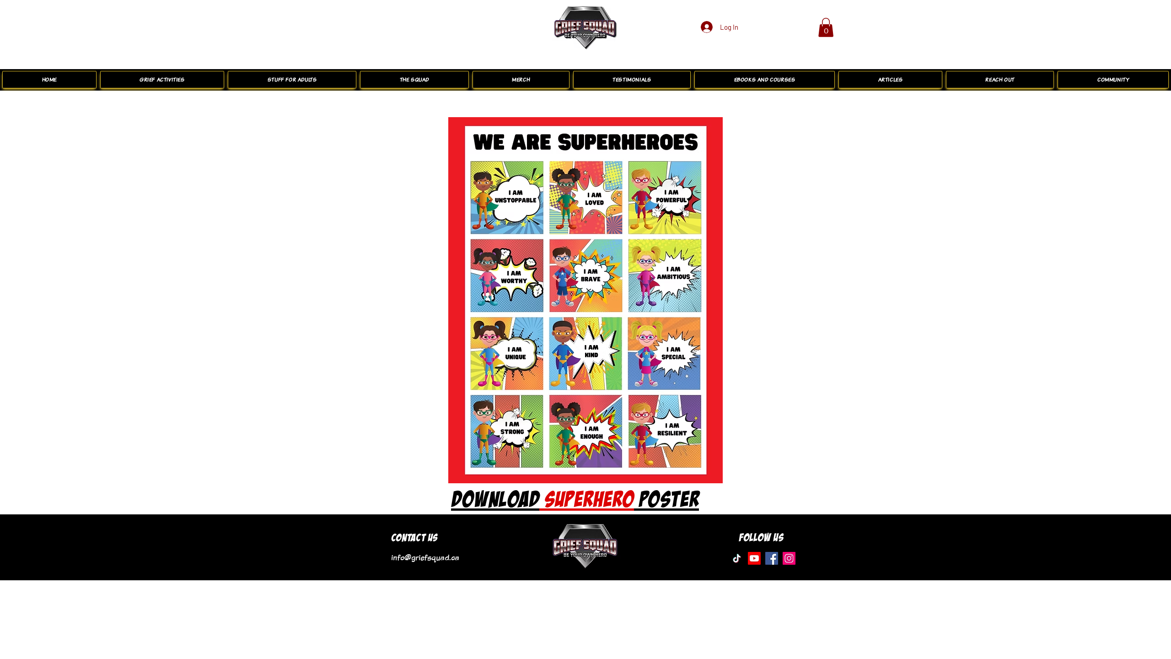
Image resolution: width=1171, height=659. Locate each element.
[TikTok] (737, 558)
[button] (826, 27)
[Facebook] (771, 558)
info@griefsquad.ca (425, 557)
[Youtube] (754, 558)
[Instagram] (789, 558)
